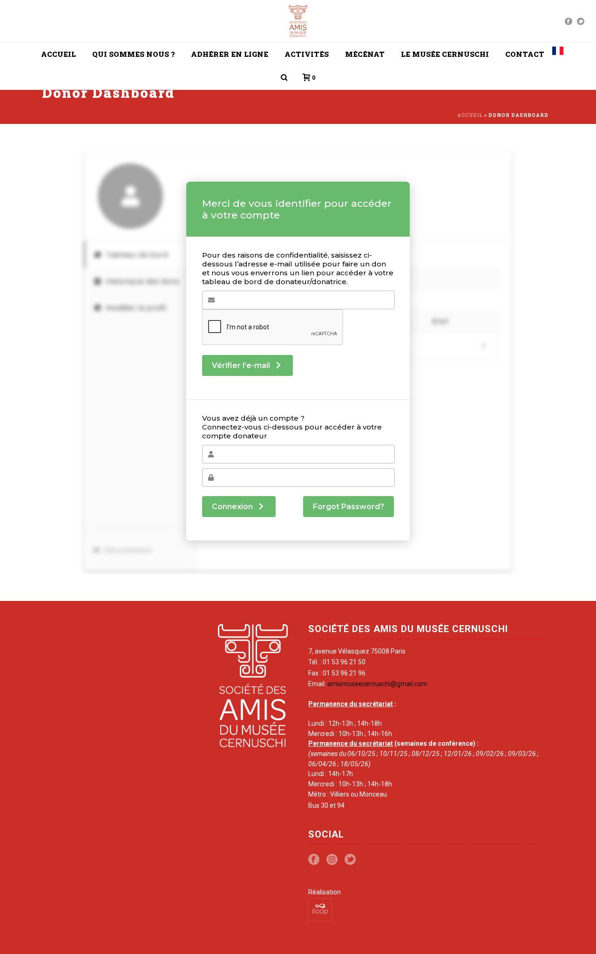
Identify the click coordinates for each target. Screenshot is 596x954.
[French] (557, 54)
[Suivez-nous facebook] (313, 860)
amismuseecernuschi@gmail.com (377, 684)
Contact (524, 54)
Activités (306, 54)
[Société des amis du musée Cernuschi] (298, 21)
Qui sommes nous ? (133, 54)
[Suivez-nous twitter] (350, 860)
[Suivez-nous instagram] (332, 860)
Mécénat (365, 54)
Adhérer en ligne (229, 54)
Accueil (58, 54)
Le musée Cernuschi (445, 54)
